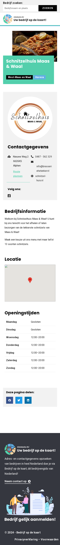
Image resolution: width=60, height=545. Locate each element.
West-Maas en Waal (19, 77)
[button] (9, 400)
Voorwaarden (49, 539)
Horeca (39, 77)
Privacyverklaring (26, 539)
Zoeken (47, 8)
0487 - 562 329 (43, 156)
